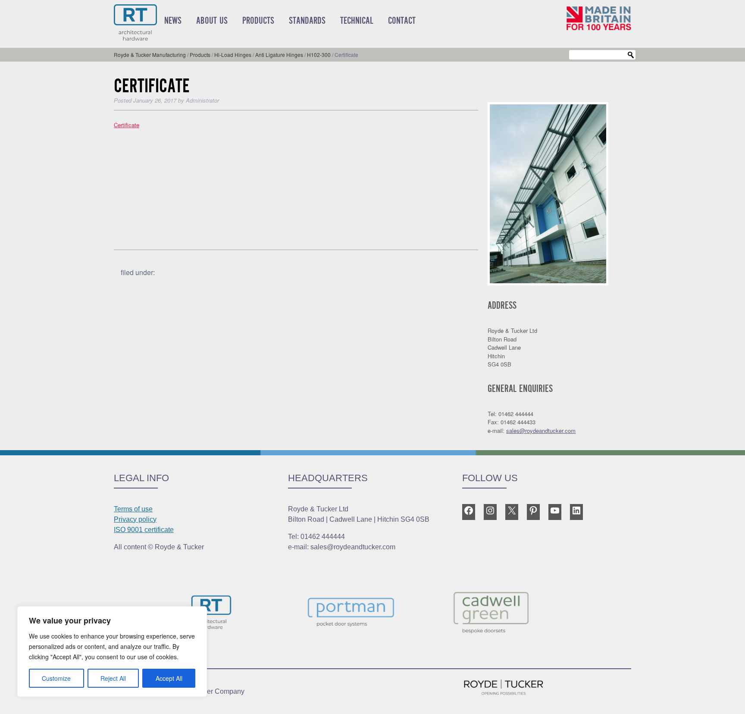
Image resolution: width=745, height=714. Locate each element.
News (173, 20)
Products (258, 20)
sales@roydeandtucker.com (541, 430)
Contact (402, 20)
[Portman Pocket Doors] (372, 614)
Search (630, 55)
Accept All (169, 678)
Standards (307, 20)
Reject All (113, 678)
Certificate (126, 125)
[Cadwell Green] (512, 614)
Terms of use (133, 509)
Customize (56, 678)
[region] (112, 651)
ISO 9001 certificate (144, 529)
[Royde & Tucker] (233, 614)
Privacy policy (135, 519)
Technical (356, 20)
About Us (212, 20)
